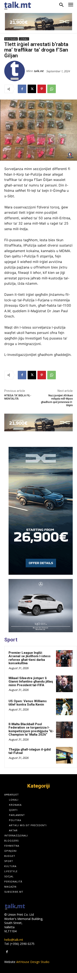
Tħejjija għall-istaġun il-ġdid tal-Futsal (30, 751)
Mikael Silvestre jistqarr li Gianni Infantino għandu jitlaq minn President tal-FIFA (31, 681)
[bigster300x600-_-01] (40, 511)
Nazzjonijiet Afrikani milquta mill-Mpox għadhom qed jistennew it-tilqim (57, 400)
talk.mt (38, 71)
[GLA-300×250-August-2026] (40, 605)
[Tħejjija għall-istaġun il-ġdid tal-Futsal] (64, 755)
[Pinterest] (41, 89)
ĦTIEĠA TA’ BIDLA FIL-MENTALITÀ (17, 397)
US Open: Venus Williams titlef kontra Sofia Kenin (28, 703)
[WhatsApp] (51, 89)
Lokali (24, 39)
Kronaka (11, 39)
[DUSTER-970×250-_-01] (38, 21)
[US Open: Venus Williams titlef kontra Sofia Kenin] (64, 707)
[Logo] (15, 906)
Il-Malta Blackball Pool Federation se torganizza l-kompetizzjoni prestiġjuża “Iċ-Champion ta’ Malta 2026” (31, 729)
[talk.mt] (15, 71)
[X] (32, 89)
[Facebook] (22, 89)
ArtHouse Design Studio (32, 962)
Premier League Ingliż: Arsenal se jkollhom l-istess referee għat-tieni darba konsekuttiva (29, 658)
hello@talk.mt (13, 940)
